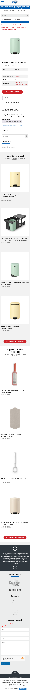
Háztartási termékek (7, 27)
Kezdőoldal (4, 25)
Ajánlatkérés (12, 92)
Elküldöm (5, 664)
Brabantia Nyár (19, 82)
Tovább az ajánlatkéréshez (12, 122)
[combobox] (15, 147)
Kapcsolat (15, 615)
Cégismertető (15, 605)
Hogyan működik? (15, 611)
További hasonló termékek (14, 342)
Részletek (15, 689)
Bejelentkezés (7, 19)
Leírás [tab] (6, 98)
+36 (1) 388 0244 (10, 11)
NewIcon (17, 76)
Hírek (15, 609)
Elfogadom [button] (23, 689)
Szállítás (15, 613)
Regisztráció (20, 19)
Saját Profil (15, 601)
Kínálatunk (15, 603)
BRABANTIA (18, 73)
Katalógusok (15, 607)
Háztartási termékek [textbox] (14, 147)
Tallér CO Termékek (16, 25)
